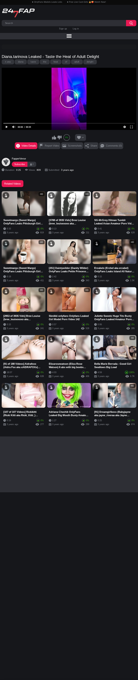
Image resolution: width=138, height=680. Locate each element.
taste (33, 62)
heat (56, 62)
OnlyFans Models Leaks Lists (48, 2)
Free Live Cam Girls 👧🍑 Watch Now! (87, 2)
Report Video (52, 145)
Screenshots (75, 145)
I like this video (54, 137)
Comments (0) (114, 145)
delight (90, 62)
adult (76, 62)
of (66, 62)
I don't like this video (59, 137)
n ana (8, 62)
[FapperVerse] (6, 162)
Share (94, 145)
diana (21, 62)
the (44, 62)
